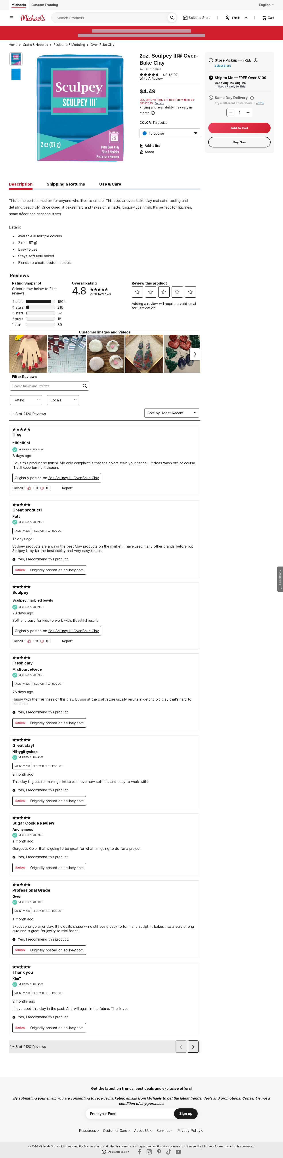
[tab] (21, 184)
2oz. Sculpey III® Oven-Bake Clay (169, 59)
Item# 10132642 (150, 69)
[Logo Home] (32, 18)
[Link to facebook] (139, 1151)
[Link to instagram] (149, 1151)
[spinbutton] (239, 112)
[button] (169, 110)
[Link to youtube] (178, 1151)
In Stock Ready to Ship (230, 86)
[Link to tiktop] (168, 1151)
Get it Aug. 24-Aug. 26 (230, 83)
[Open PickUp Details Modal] (255, 60)
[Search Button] (172, 17)
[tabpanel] (104, 228)
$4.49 (148, 91)
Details (159, 103)
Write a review (151, 78)
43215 (260, 103)
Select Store (223, 65)
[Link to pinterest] (159, 1151)
